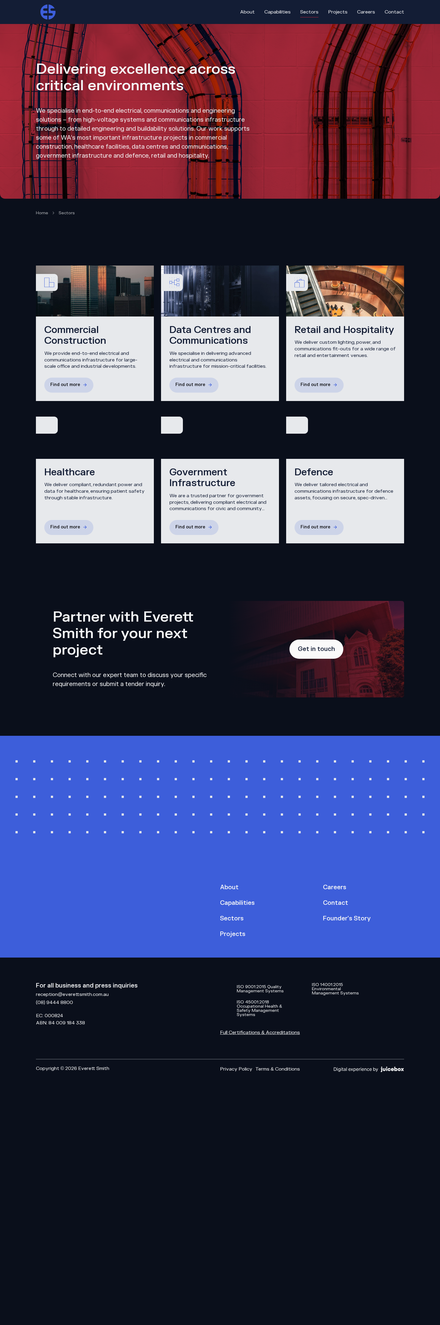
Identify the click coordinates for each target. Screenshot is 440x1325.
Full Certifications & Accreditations (260, 1032)
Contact (335, 903)
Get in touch (316, 649)
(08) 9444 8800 (54, 1002)
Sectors (232, 919)
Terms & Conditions (277, 1069)
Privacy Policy (236, 1069)
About (229, 887)
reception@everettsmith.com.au (72, 994)
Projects (232, 934)
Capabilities (237, 903)
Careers (334, 887)
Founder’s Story (347, 919)
